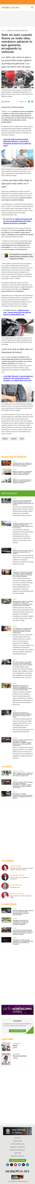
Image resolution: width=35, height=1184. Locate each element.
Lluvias (13, 438)
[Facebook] (7, 1164)
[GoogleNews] (19, 1164)
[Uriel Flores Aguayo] (5, 895)
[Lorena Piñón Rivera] (5, 876)
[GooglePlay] (27, 1164)
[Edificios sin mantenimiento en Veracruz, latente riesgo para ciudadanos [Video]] (6, 480)
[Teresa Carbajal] (5, 867)
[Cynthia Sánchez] (5, 886)
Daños (5, 438)
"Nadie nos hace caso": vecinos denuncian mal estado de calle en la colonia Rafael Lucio (17, 312)
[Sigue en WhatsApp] (28, 101)
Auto (21, 438)
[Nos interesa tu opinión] (17, 1131)
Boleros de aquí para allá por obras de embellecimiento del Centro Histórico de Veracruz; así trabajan (17, 221)
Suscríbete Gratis (17, 1031)
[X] (11, 1164)
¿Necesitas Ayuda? (17, 1160)
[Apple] (23, 1164)
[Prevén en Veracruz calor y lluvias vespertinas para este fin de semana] (6, 557)
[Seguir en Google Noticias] (32, 101)
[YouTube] (15, 1164)
